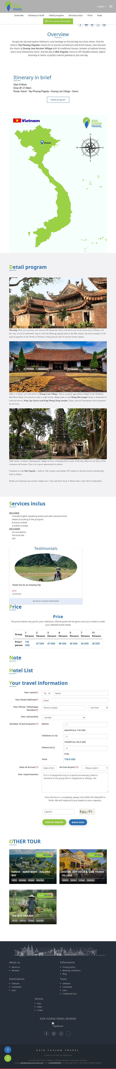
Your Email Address (26, 699)
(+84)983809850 (54, 1063)
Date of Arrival (28, 767)
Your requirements (28, 774)
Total (44, 759)
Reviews (15, 970)
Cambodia (16, 987)
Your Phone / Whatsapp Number (25, 708)
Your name (31, 692)
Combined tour (70, 993)
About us (16, 967)
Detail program (56, 15)
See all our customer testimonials (46, 601)
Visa (39, 1003)
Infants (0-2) (48, 747)
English (100, 6)
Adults (45, 723)
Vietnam (15, 983)
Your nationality (29, 716)
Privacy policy (69, 967)
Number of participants (24, 723)
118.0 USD (69, 759)
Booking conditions (72, 970)
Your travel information (59, 21)
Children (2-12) (50, 735)
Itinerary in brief (36, 15)
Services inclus (76, 15)
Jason (14, 590)
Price (90, 15)
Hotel (39, 1006)
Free (66, 753)
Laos (14, 990)
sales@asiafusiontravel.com (31, 1063)
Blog (65, 973)
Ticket (40, 1010)
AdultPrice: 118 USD (74, 730)
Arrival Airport (69, 767)
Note (99, 15)
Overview (18, 15)
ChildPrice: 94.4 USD (75, 741)
